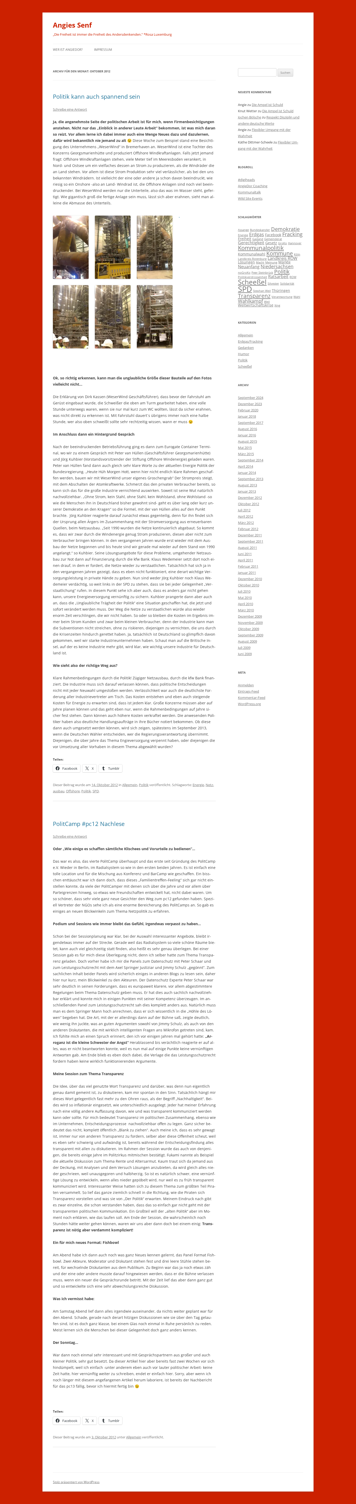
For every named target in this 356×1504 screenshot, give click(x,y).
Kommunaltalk (249, 192)
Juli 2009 (244, 647)
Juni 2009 (245, 653)
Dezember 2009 (250, 616)
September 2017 (250, 422)
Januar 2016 (247, 435)
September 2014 (250, 460)
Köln (297, 254)
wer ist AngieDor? (68, 49)
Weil (267, 302)
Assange (243, 230)
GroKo (282, 243)
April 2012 (245, 516)
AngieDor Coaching (252, 186)
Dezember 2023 (250, 404)
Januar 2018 (247, 416)
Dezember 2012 (250, 497)
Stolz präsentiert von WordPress (76, 1482)
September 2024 (250, 397)
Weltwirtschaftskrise (255, 305)
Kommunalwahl (251, 254)
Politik (144, 784)
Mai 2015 (245, 447)
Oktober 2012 (248, 504)
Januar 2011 (247, 572)
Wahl (296, 297)
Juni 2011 (245, 554)
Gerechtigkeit (251, 243)
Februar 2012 (248, 529)
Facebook (273, 234)
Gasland (257, 239)
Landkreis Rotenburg (252, 259)
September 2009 (250, 635)
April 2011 (245, 560)
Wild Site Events (250, 198)
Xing (277, 305)
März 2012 (246, 522)
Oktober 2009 (248, 628)
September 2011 (250, 541)
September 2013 (250, 479)
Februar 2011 (248, 566)
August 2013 (247, 485)
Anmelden (246, 685)
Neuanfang (249, 267)
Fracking (292, 234)
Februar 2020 (248, 410)
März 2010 (246, 610)
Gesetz (271, 242)
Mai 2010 (245, 597)
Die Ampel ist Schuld (267, 104)
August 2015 (247, 441)
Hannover (295, 243)
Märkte (284, 262)
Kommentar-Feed (251, 697)
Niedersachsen (277, 266)
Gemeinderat (273, 239)
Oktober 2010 (248, 585)
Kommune (279, 253)
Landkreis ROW (282, 258)
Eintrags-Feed (248, 691)
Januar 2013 (247, 491)
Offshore (73, 791)
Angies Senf (72, 25)
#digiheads (246, 179)
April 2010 (245, 603)
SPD (96, 791)
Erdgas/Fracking (250, 341)
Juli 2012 (244, 510)
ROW (293, 277)
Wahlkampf (250, 301)
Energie (198, 784)
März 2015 (246, 454)
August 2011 (247, 547)
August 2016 (247, 429)
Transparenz (254, 295)
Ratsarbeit (278, 276)
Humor (243, 354)
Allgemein (129, 784)
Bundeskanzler (260, 230)
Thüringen (281, 290)
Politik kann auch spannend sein (96, 96)
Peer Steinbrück (262, 272)
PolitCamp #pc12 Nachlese (89, 824)
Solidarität (287, 283)
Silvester (273, 283)
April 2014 (245, 466)
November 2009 (250, 622)
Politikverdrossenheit (252, 277)
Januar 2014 (247, 472)
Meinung (271, 262)
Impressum (103, 49)
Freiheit (244, 238)
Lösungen (246, 262)
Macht (260, 262)
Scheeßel (252, 282)
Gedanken (246, 347)
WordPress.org (249, 703)
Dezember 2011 (250, 535)
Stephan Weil (262, 291)
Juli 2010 (244, 591)
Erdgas (256, 234)
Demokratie (285, 229)
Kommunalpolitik (261, 248)
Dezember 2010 (250, 578)
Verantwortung (282, 297)
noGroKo (244, 272)
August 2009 (247, 641)
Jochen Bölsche (249, 117)
